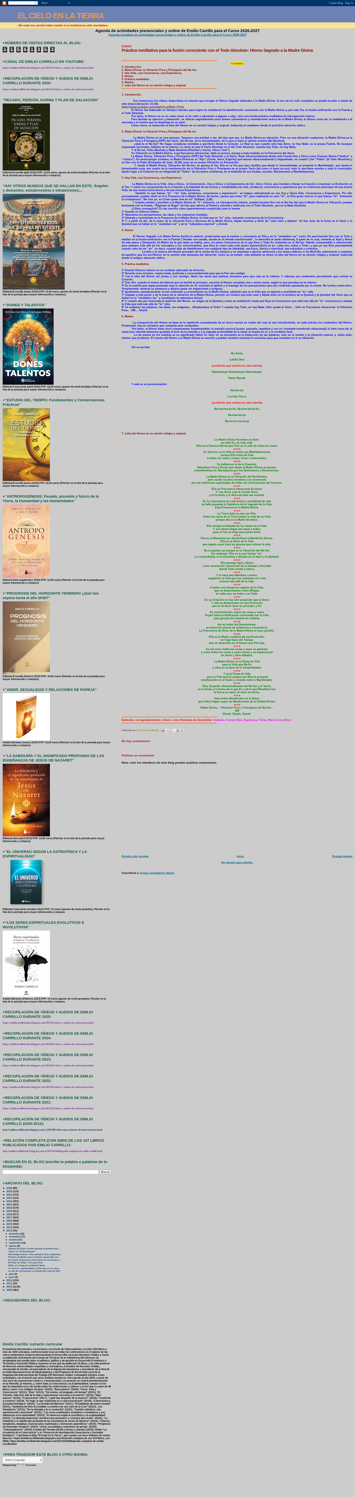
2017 (9, 1217)
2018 (9, 1214)
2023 (9, 1198)
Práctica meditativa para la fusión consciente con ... (34, 1257)
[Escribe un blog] (170, 731)
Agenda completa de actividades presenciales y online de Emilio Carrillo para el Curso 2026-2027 (177, 35)
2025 (9, 1191)
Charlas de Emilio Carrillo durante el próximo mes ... (34, 1248)
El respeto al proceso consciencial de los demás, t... (34, 1260)
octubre (13, 1239)
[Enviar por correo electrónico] (166, 731)
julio (11, 1274)
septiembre (15, 1243)
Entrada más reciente (135, 856)
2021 (9, 1204)
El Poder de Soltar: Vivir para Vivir (25, 1262)
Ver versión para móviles (237, 862)
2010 (9, 1286)
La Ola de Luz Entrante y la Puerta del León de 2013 (34, 1271)
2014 (9, 1227)
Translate (30, 1465)
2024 (9, 1194)
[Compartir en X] (174, 731)
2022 (9, 1201)
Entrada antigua (342, 856)
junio (12, 1277)
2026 (9, 1188)
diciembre (14, 1233)
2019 (9, 1211)
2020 (9, 1207)
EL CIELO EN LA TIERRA (61, 15)
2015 (9, 1224)
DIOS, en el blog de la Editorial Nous (26, 1265)
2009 (9, 1290)
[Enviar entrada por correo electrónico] (162, 730)
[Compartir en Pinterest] (182, 731)
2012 (9, 1280)
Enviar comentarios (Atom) (157, 872)
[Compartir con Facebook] (178, 731)
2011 (9, 1283)
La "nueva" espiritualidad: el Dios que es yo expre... (34, 1268)
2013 (9, 1230)
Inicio (240, 856)
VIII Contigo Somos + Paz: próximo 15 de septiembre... (35, 1254)
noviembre (15, 1236)
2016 (9, 1220)
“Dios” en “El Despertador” (22, 1251)
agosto (13, 1246)
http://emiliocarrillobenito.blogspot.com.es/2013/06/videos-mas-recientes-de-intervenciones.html (52, 1129)
